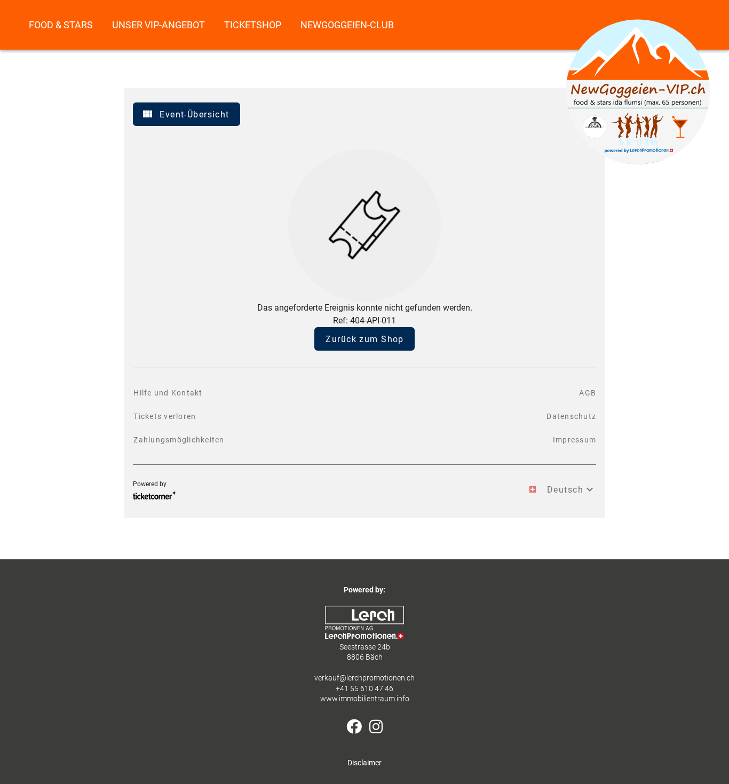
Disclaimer (364, 762)
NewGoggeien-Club (347, 24)
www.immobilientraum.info (364, 698)
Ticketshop (252, 24)
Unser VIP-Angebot (158, 24)
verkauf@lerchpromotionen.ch (364, 678)
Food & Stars (61, 24)
